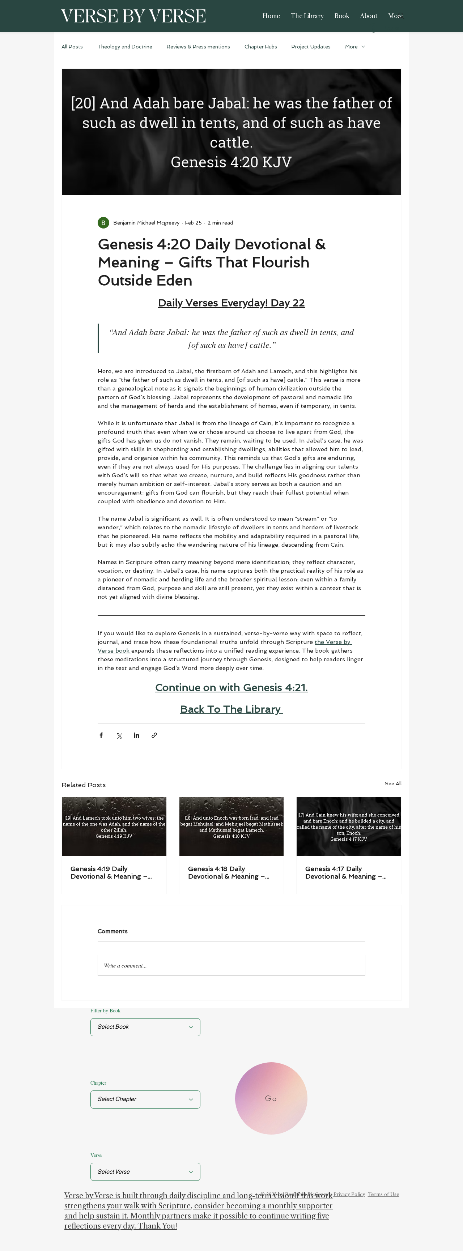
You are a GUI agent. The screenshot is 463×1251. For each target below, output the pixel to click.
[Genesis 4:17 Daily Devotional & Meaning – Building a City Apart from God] (349, 826)
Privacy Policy (349, 1194)
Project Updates (311, 47)
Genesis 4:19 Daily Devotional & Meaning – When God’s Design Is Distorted (109, 872)
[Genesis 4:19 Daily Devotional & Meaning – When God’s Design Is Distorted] (114, 826)
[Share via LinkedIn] (136, 735)
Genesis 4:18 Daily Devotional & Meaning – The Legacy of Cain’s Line (228, 872)
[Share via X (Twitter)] (118, 735)
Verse (96, 1155)
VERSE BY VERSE (133, 16)
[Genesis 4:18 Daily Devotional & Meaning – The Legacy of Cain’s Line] (231, 826)
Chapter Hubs (261, 47)
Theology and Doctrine (124, 47)
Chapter (98, 1082)
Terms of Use (383, 1194)
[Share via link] (154, 735)
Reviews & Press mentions (198, 47)
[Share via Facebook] (101, 735)
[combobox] (145, 1172)
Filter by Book (105, 1010)
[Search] (401, 16)
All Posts (72, 47)
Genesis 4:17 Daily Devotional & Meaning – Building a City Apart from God (346, 872)
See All (393, 783)
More (351, 47)
